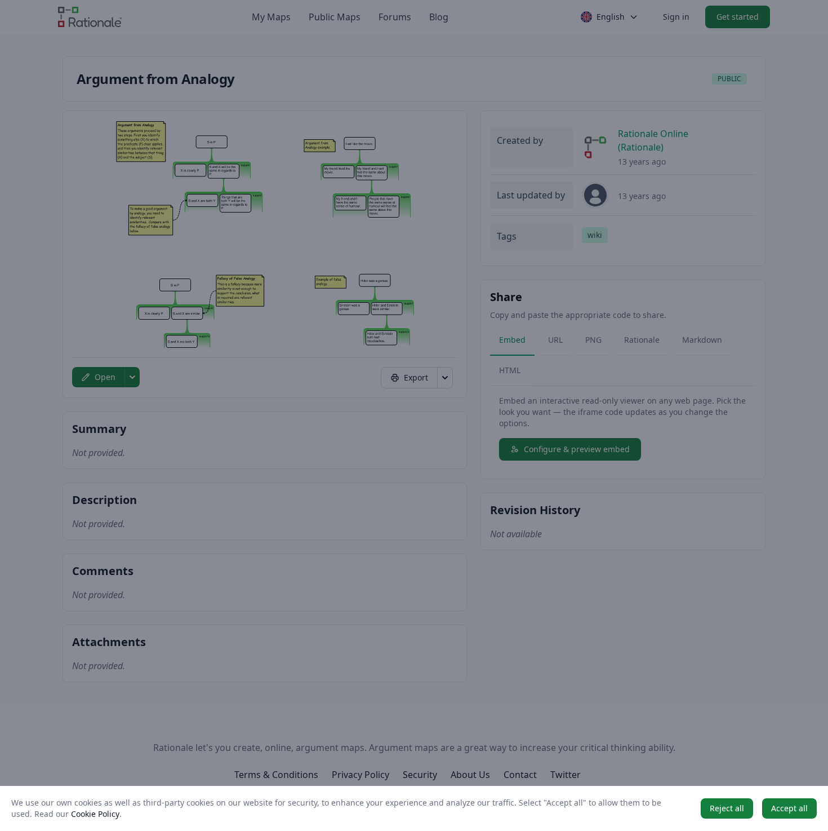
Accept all (789, 808)
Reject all (727, 808)
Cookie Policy (95, 813)
